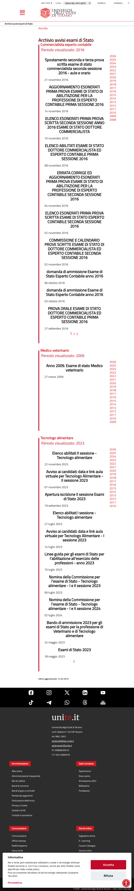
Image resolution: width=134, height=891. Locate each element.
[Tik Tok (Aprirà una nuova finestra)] (31, 702)
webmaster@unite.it (62, 745)
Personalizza (15, 882)
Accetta (108, 864)
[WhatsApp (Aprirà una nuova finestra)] (67, 702)
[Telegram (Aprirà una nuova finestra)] (49, 702)
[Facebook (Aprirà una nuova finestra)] (31, 692)
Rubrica (101, 3)
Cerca (58, 3)
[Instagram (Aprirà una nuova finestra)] (49, 692)
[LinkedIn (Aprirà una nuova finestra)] (85, 692)
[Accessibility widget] (126, 883)
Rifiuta (108, 875)
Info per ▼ (47, 3)
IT (128, 3)
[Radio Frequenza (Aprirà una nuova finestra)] (102, 702)
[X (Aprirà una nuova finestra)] (67, 692)
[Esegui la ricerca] (89, 3)
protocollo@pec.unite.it (63, 741)
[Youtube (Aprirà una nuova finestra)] (102, 692)
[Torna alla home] (58, 13)
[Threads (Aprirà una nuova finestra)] (85, 702)
